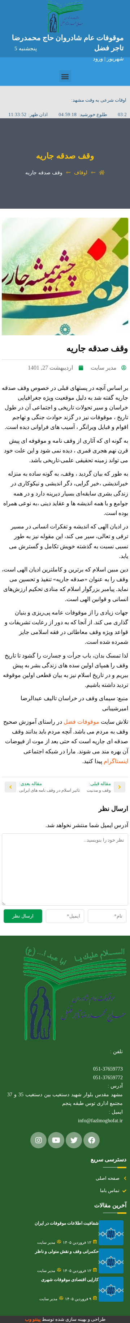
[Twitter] (74, 1140)
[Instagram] (38, 1140)
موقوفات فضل (81, 722)
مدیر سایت (46, 1242)
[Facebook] (91, 1140)
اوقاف (80, 172)
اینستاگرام (115, 761)
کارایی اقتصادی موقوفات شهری (70, 1279)
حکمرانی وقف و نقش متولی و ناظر (67, 1251)
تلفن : (116, 1051)
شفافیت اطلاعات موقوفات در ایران (67, 1223)
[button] (65, 76)
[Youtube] (56, 1140)
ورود (98, 58)
